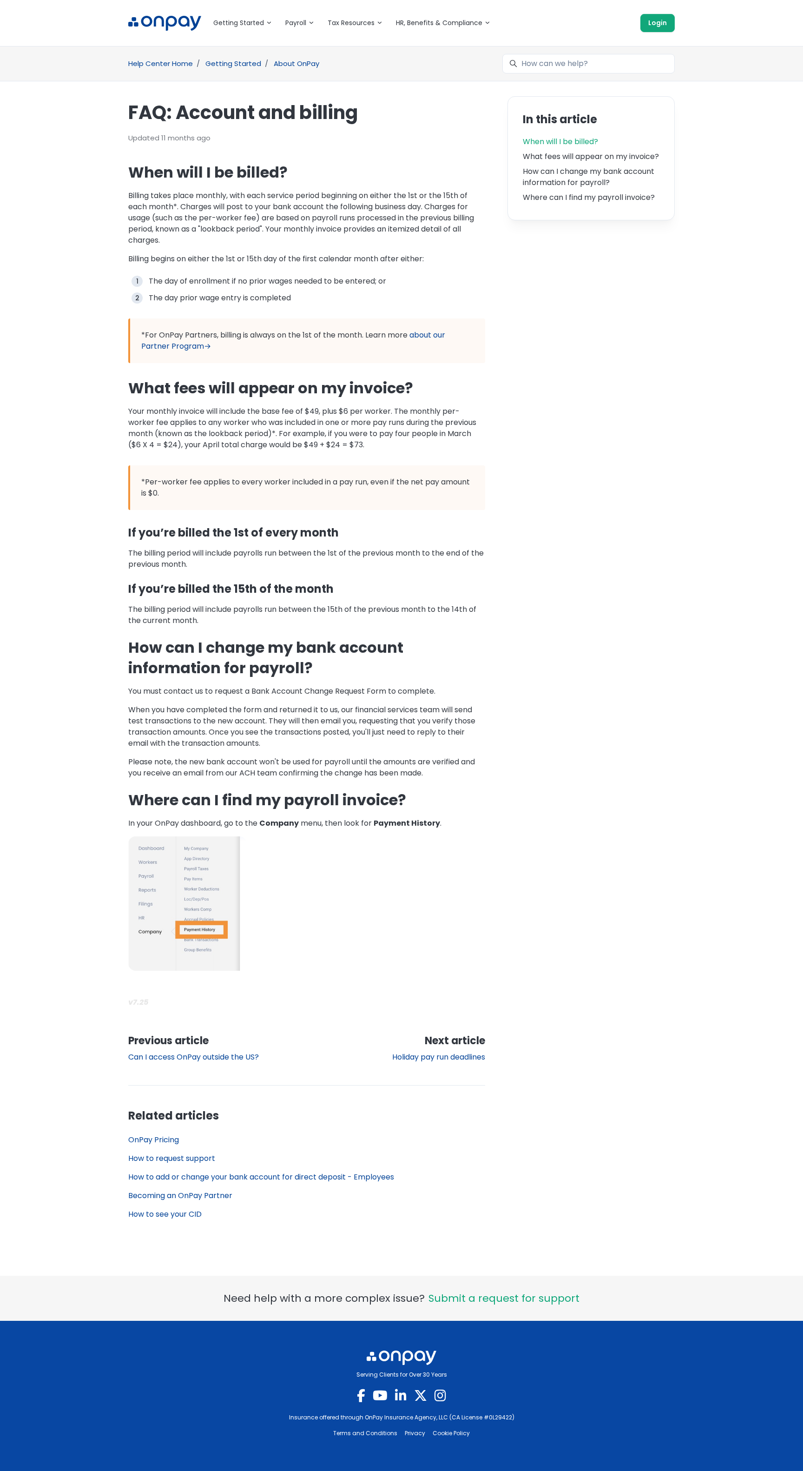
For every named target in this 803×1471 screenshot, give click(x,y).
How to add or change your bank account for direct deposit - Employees (261, 1177)
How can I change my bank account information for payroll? (588, 177)
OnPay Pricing (153, 1139)
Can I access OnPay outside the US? (193, 1057)
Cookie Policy (451, 1433)
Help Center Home (160, 63)
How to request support (171, 1158)
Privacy (415, 1433)
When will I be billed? (560, 141)
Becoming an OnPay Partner (180, 1195)
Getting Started (233, 63)
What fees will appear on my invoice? (591, 156)
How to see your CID (165, 1214)
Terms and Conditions (365, 1433)
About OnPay (296, 63)
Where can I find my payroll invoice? (589, 197)
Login (657, 22)
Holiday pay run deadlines (438, 1057)
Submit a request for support (503, 1298)
